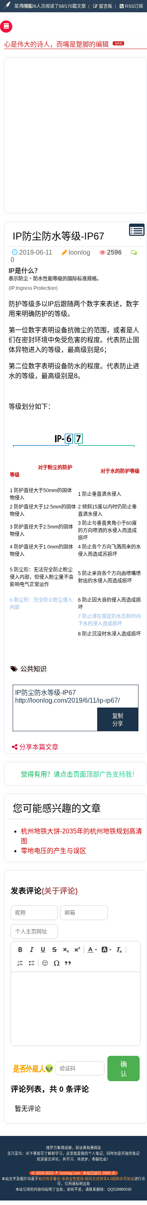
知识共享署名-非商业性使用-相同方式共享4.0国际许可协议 (86, 1179)
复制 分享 (117, 720)
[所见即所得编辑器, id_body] (75, 1009)
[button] (20, 949)
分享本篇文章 (38, 747)
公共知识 (33, 668)
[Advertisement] (73, 135)
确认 (123, 1069)
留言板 (105, 6)
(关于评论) (60, 891)
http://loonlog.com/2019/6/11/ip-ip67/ (67, 700)
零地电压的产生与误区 (53, 850)
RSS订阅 (133, 6)
